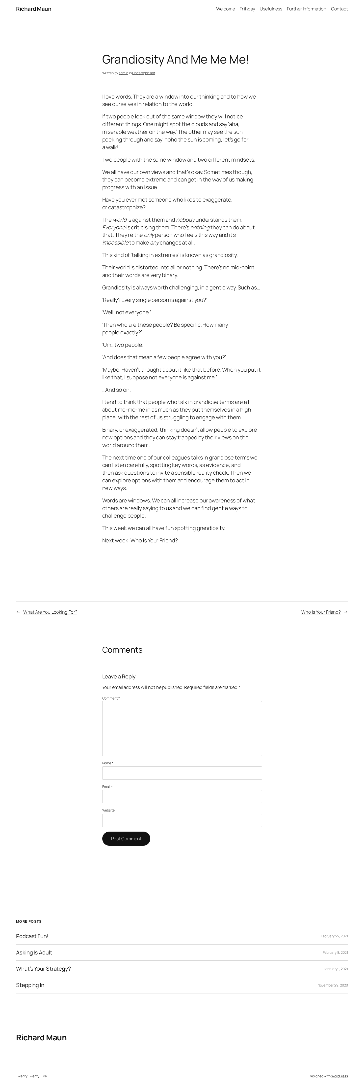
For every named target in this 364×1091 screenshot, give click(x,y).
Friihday (247, 9)
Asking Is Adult (34, 953)
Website (108, 810)
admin (123, 72)
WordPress (339, 1076)
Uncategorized (143, 72)
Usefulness (271, 9)
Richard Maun (33, 8)
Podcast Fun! (32, 936)
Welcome (225, 9)
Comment (111, 698)
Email (107, 786)
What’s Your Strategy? (43, 969)
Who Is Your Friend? (321, 612)
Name (107, 763)
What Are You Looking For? (50, 612)
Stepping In (30, 985)
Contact (339, 9)
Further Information (306, 9)
